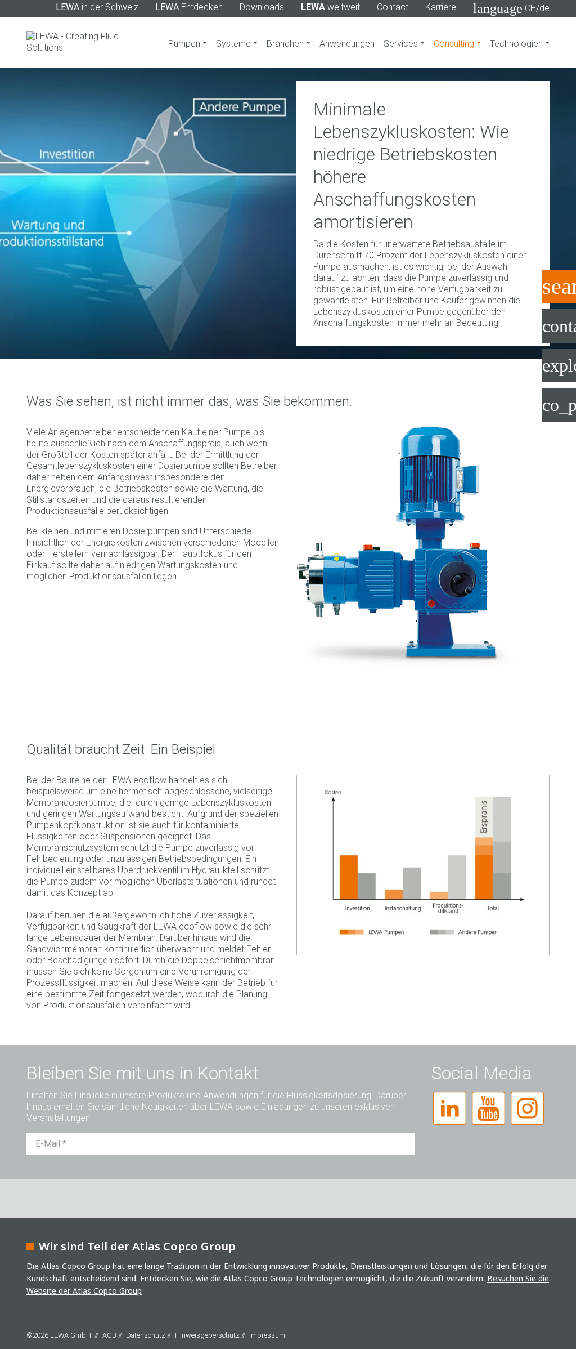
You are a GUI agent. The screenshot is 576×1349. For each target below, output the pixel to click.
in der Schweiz (97, 7)
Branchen (286, 43)
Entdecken (189, 7)
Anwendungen (347, 43)
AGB (109, 1335)
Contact (392, 7)
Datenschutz (145, 1335)
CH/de (511, 8)
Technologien (517, 43)
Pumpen (185, 43)
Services (402, 43)
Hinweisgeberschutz (207, 1335)
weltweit (330, 7)
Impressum (267, 1335)
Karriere (440, 7)
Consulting (455, 43)
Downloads (262, 7)
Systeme (234, 43)
